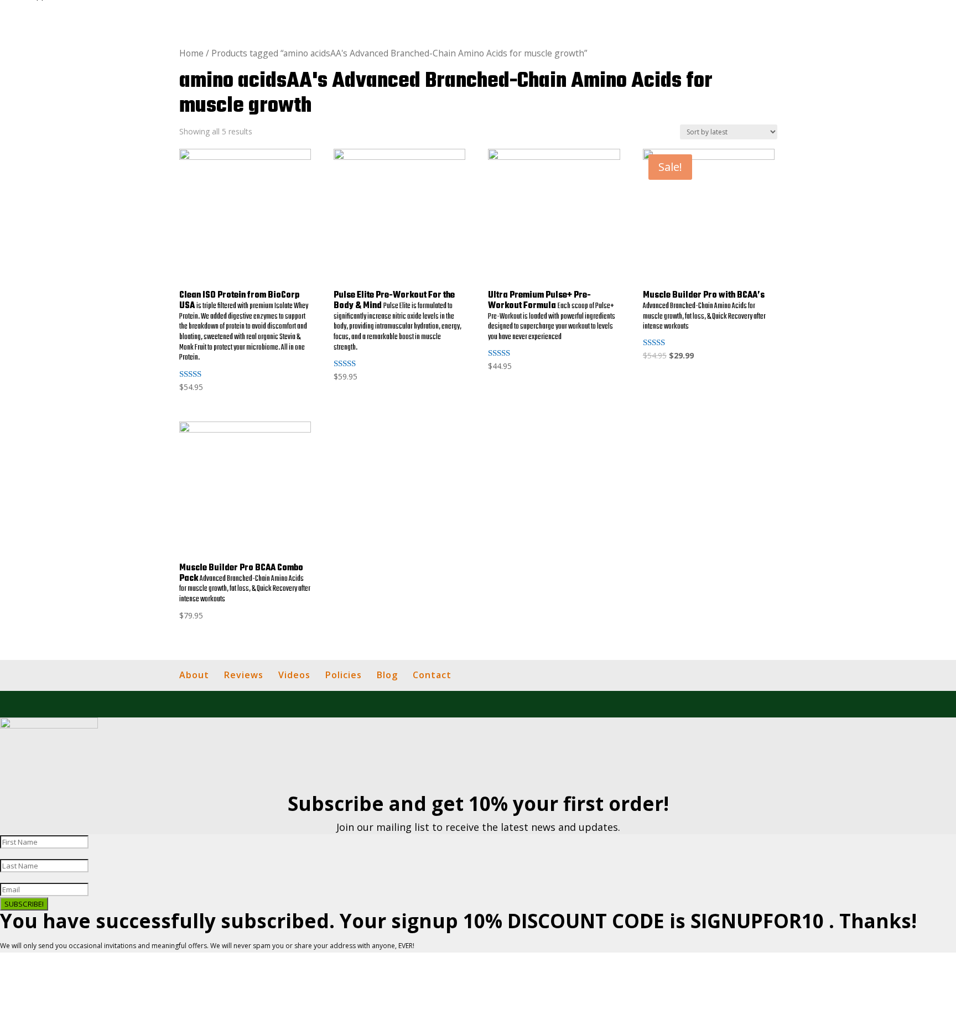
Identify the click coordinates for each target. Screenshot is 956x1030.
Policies (343, 675)
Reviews (243, 675)
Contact (432, 675)
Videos (294, 675)
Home (191, 53)
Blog (387, 675)
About (194, 675)
